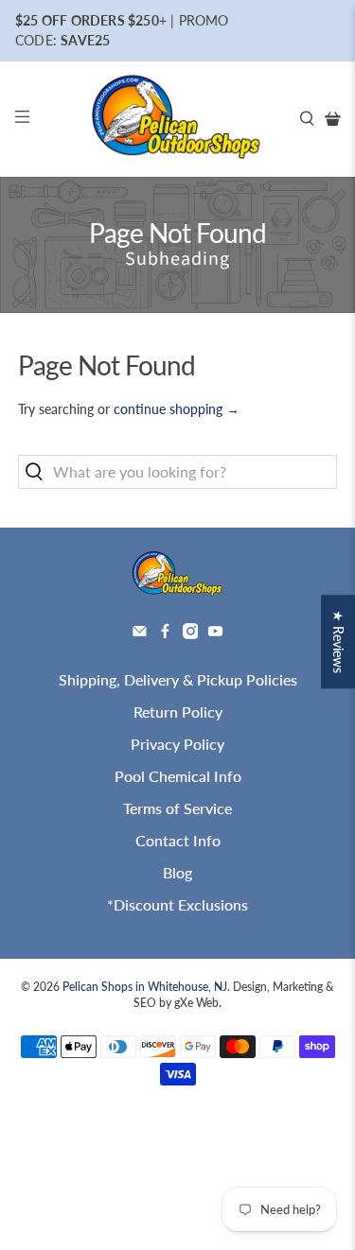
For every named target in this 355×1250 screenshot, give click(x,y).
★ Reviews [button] (338, 641)
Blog (177, 872)
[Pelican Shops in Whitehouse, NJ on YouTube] (215, 633)
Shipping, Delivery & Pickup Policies (178, 679)
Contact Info (178, 840)
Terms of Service (177, 808)
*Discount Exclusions (177, 904)
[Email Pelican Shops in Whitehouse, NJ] (140, 633)
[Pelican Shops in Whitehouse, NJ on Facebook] (165, 633)
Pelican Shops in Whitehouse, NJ (144, 986)
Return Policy (177, 711)
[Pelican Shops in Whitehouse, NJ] (178, 119)
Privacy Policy (177, 744)
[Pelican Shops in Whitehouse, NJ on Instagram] (191, 633)
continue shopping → (177, 409)
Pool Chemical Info (178, 776)
